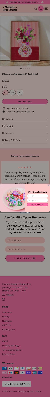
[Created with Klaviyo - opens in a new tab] (25, 212)
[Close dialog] (48, 185)
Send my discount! (37, 204)
